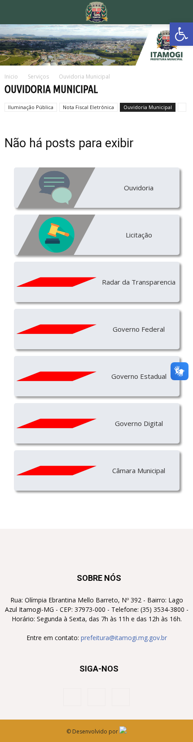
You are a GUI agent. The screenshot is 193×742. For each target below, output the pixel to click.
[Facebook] (72, 697)
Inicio (11, 76)
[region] (96, 45)
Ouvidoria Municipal (147, 107)
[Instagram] (96, 697)
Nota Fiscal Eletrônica (88, 107)
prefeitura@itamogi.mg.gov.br (124, 637)
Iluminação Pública (30, 107)
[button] (181, 34)
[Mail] (121, 697)
